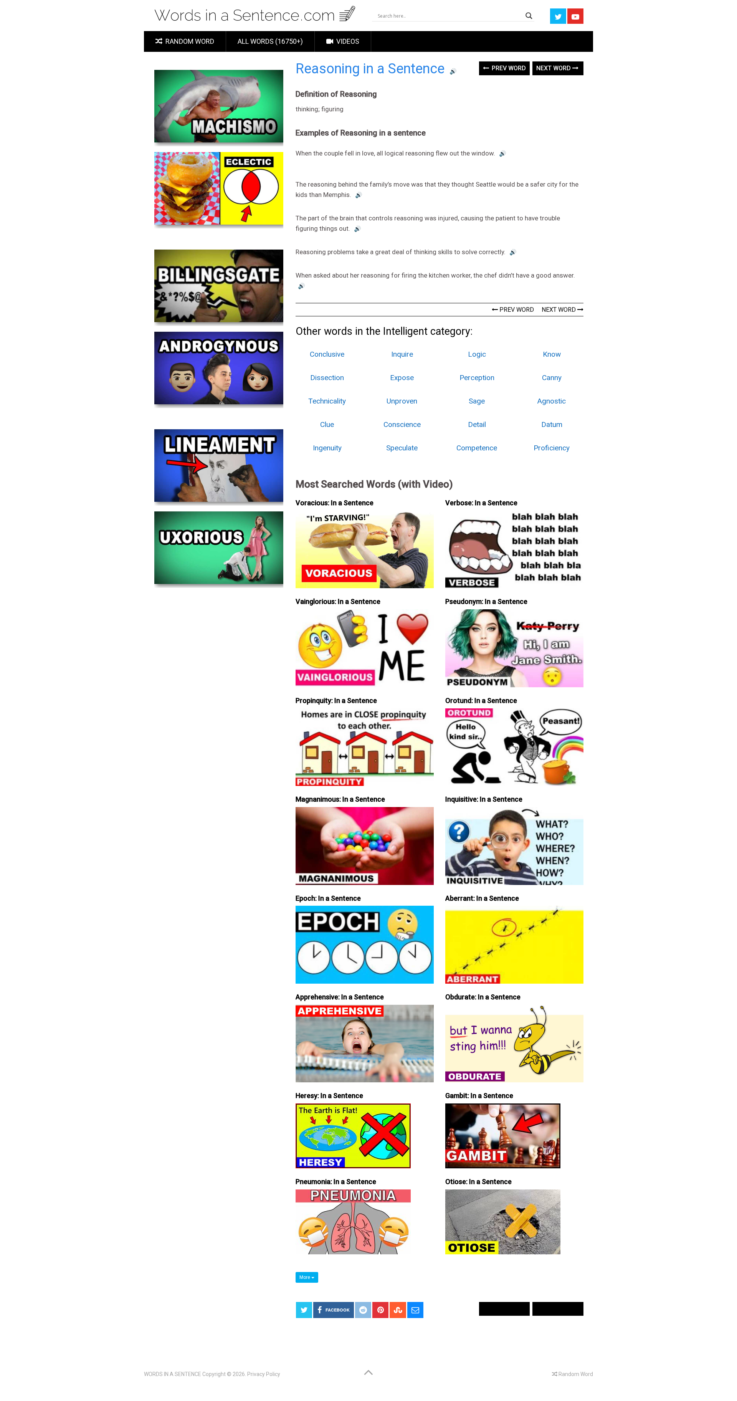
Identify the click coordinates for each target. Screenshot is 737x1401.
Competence (476, 447)
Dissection (327, 377)
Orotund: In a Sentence (481, 700)
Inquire (402, 354)
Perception (476, 377)
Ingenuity (327, 447)
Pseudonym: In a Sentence (486, 601)
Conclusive (327, 354)
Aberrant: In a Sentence (482, 898)
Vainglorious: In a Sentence (338, 601)
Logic (477, 354)
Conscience (402, 424)
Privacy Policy (263, 1374)
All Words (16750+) (270, 41)
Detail (477, 424)
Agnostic (551, 401)
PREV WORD (516, 309)
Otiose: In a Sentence (478, 1182)
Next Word (554, 68)
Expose (402, 377)
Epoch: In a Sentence (328, 898)
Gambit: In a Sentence (479, 1096)
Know (552, 354)
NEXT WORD (559, 309)
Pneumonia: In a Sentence (336, 1182)
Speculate (402, 447)
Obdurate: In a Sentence (483, 997)
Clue (327, 424)
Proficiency (552, 447)
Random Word (189, 41)
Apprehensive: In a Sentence (340, 997)
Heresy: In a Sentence (329, 1096)
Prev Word (508, 68)
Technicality (327, 401)
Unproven (402, 401)
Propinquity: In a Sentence (336, 700)
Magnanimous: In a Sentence (340, 799)
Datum (551, 424)
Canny (552, 377)
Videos (347, 41)
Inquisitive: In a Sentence (483, 799)
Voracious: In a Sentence (334, 503)
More (305, 1277)
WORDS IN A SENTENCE (172, 1374)
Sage (477, 401)
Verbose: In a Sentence (481, 503)
